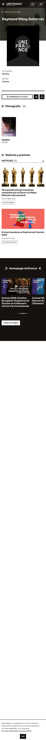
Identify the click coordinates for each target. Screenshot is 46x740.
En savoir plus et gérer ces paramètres (16, 731)
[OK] (23, 736)
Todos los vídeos (10, 323)
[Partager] (36, 96)
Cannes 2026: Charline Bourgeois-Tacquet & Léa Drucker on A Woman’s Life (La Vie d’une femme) (15, 302)
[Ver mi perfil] (41, 4)
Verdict (6, 140)
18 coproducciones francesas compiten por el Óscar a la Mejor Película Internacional (19, 193)
